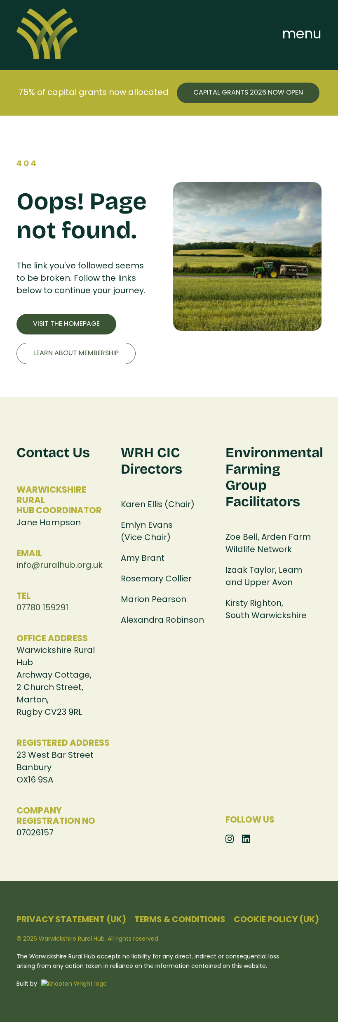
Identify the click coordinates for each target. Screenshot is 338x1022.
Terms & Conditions (179, 920)
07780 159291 (42, 608)
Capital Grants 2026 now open (248, 93)
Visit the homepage (66, 324)
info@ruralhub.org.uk (59, 565)
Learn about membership (76, 353)
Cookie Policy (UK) (276, 920)
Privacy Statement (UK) (71, 920)
